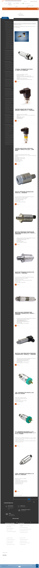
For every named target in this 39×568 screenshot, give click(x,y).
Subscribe (4, 555)
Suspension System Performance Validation (25, 525)
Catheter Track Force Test (11, 539)
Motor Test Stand (9, 529)
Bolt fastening (9, 526)
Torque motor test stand (23, 532)
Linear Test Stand (22, 537)
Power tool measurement (24, 527)
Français (10, 4)
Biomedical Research (10, 542)
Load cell (7, 20)
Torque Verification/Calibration (11, 531)
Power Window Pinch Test (24, 530)
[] (27, 7)
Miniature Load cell (8, 21)
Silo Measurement (23, 544)
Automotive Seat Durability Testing (25, 529)
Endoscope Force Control (10, 544)
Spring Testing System (10, 528)
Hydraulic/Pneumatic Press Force (25, 542)
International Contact (27, 3)
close (19, 566)
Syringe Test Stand (10, 537)
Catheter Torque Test (10, 541)
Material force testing (23, 541)
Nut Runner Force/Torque (24, 539)
